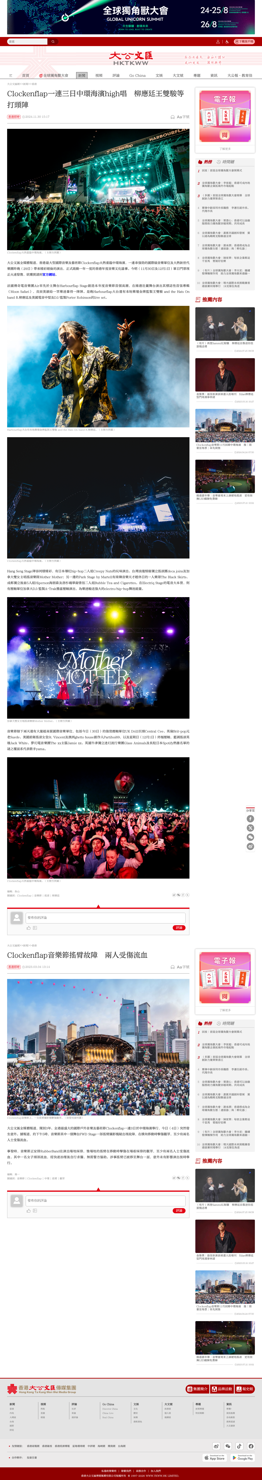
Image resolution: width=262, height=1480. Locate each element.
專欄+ (229, 1409)
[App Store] (214, 1458)
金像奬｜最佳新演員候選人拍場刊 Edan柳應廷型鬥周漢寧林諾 (224, 396)
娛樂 (135, 1417)
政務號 (168, 1409)
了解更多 (225, 149)
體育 (135, 1413)
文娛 (136, 1404)
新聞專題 (200, 1409)
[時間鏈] (219, 162)
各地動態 (230, 1417)
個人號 (168, 1413)
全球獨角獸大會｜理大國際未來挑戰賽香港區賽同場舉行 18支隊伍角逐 (226, 284)
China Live (107, 1413)
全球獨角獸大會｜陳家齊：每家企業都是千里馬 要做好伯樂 (226, 259)
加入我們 (156, 1471)
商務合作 (141, 1471)
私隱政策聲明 (108, 1471)
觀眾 (62, 1178)
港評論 (75, 1417)
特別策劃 (200, 1413)
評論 (179, 928)
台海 (12, 1422)
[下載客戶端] (236, 41)
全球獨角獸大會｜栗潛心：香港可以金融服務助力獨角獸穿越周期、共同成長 (226, 222)
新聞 (25, 84)
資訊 (229, 1404)
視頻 (43, 1404)
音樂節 (38, 895)
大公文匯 (131, 58)
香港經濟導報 (62, 1446)
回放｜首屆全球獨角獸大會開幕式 (222, 170)
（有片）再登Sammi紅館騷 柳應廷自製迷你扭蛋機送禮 (224, 345)
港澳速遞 (230, 1422)
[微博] (250, 846)
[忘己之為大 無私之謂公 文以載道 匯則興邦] (204, 60)
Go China (108, 1404)
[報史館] (239, 1389)
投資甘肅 (32, 1457)
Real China (108, 1417)
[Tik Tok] (239, 1446)
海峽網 (101, 1446)
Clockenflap (24, 895)
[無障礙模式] (227, 41)
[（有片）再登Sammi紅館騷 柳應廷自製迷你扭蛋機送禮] (225, 324)
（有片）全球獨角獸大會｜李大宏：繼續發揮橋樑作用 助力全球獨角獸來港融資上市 (226, 272)
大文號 (169, 1404)
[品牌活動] (214, 1389)
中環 (46, 1178)
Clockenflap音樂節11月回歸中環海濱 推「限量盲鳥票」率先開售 (224, 446)
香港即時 (14, 116)
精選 (43, 1417)
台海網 (121, 1446)
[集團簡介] (189, 1389)
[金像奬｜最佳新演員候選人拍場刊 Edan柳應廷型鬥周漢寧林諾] (225, 375)
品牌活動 (225, 1389)
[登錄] (218, 41)
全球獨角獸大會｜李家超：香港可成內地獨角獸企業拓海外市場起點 (226, 184)
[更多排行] (200, 162)
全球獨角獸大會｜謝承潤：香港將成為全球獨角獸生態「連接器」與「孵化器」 (226, 247)
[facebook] (183, 1178)
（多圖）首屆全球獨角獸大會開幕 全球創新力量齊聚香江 (226, 197)
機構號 (168, 1417)
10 (198, 283)
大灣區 (13, 1417)
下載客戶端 (246, 41)
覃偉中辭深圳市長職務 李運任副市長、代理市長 (226, 209)
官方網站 (48, 274)
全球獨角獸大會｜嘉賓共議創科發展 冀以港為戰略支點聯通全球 (226, 234)
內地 (12, 1413)
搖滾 (46, 895)
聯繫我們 (126, 1471)
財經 (12, 1430)
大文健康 (230, 1426)
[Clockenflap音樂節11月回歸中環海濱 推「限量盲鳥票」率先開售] (225, 425)
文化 (135, 1409)
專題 (198, 1404)
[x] (250, 828)
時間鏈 (228, 162)
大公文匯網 (13, 84)
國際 (12, 1426)
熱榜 (208, 162)
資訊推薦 (230, 1413)
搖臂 (54, 1178)
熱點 (43, 1409)
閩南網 (111, 1446)
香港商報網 (33, 1446)
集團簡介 (200, 1389)
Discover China (110, 1409)
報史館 (247, 1389)
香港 (34, 84)
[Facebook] (250, 818)
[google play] (242, 1458)
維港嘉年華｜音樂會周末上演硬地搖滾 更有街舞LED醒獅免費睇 (224, 497)
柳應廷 (56, 895)
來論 (74, 1413)
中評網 (91, 1446)
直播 (43, 1413)
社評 (74, 1409)
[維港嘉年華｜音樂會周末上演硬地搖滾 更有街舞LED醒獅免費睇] (225, 476)
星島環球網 (78, 1446)
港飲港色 (137, 1422)
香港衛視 (47, 1446)
